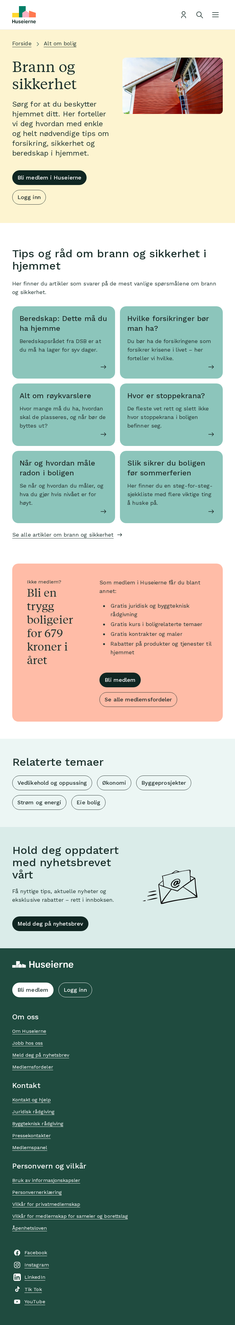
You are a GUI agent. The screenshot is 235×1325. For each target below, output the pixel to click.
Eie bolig (88, 802)
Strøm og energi (39, 802)
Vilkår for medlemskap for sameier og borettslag (70, 1216)
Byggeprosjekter (163, 783)
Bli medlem (120, 680)
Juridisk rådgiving (33, 1112)
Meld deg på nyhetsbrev (50, 923)
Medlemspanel (29, 1147)
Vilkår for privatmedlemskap (46, 1204)
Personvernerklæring (37, 1192)
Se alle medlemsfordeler (138, 699)
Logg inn (29, 197)
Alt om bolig (60, 43)
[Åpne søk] (199, 14)
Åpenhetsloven (29, 1228)
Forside (22, 43)
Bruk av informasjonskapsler (46, 1180)
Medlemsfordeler (32, 1067)
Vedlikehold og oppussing (52, 783)
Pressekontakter (31, 1135)
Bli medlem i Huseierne (49, 177)
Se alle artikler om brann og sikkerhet (63, 534)
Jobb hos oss (27, 1043)
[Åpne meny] (215, 14)
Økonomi (114, 783)
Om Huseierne (29, 1031)
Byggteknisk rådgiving (37, 1124)
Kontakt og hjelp (31, 1100)
